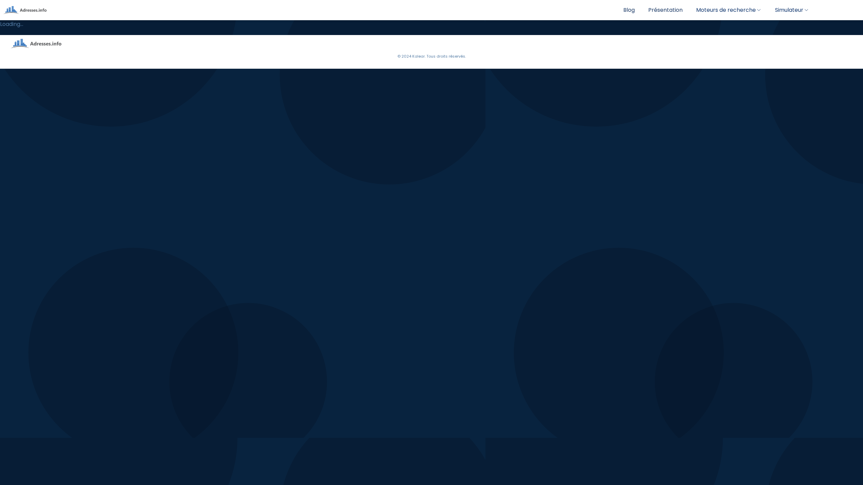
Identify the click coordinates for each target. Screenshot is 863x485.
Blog (629, 10)
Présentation (665, 10)
